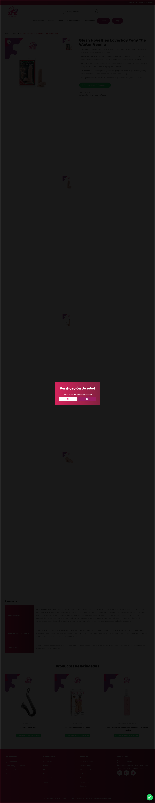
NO (87, 399)
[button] (150, 797)
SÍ (68, 399)
